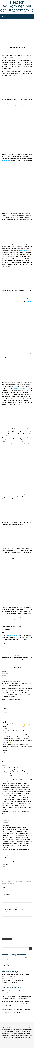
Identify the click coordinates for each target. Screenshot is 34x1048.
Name (3, 887)
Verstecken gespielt (19, 388)
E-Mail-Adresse (6, 894)
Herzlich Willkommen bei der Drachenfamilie (17, 6)
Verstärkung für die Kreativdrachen (10, 982)
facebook (25, 963)
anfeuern (22, 250)
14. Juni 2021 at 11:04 (7, 820)
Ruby (4, 643)
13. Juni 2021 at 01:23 (6, 673)
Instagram (4, 965)
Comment (4, 915)
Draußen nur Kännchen (13, 635)
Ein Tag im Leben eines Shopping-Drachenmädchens (15, 974)
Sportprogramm (6, 160)
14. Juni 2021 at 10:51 (7, 710)
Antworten (4, 675)
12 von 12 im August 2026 (8, 976)
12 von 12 (8, 44)
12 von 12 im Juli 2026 (7, 978)
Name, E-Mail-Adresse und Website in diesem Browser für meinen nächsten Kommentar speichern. (17, 911)
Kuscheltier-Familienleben (20, 44)
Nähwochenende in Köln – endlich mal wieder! (13, 980)
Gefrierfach (29, 302)
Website (4, 901)
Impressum (27, 1037)
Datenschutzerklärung (19, 1037)
